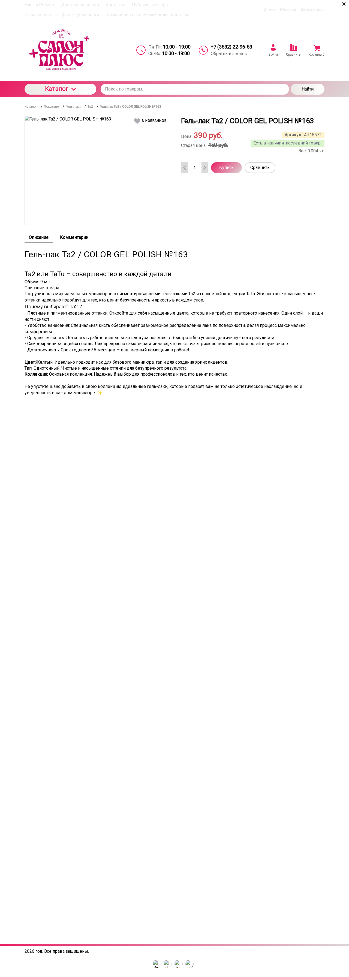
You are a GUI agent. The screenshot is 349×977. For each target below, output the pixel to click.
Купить (226, 167)
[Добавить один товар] (204, 167)
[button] (151, 121)
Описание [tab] (39, 237)
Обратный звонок (229, 53)
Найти (308, 89)
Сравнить (260, 167)
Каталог (56, 88)
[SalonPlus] (60, 50)
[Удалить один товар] (184, 167)
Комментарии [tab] (74, 237)
